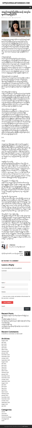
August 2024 (5, 383)
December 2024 (6, 376)
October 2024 (5, 379)
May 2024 (4, 388)
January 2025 (5, 374)
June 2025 (4, 365)
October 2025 (5, 358)
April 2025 (4, 369)
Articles (3, 411)
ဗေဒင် (3, 420)
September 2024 (6, 381)
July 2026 (4, 342)
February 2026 (5, 351)
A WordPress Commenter (8, 333)
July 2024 (4, 384)
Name (3, 282)
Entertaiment (5, 415)
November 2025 (6, 356)
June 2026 (4, 344)
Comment (4, 270)
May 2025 (4, 367)
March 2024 (5, 392)
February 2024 (5, 393)
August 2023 (5, 404)
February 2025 (5, 372)
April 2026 (4, 347)
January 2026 (5, 353)
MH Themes (25, 426)
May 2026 (4, 346)
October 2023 (5, 400)
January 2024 (5, 395)
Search (3, 306)
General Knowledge (6, 417)
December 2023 (6, 397)
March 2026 (5, 349)
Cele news (4, 413)
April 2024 (4, 390)
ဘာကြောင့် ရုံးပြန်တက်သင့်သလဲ (9, 319)
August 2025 (5, 362)
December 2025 (6, 354)
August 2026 (5, 340)
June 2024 (4, 386)
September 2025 (6, 360)
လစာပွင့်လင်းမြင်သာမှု (7, 324)
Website (4, 292)
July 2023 (4, 406)
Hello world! (19, 333)
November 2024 (6, 377)
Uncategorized (5, 419)
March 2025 (5, 370)
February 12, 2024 (7, 17)
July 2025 (4, 363)
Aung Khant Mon (17, 17)
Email (3, 287)
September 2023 (6, 402)
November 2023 (6, 399)
